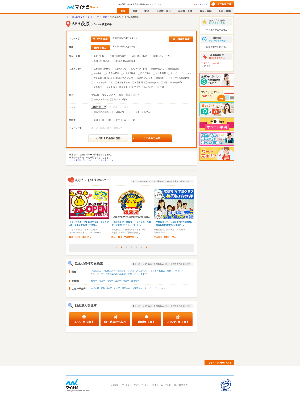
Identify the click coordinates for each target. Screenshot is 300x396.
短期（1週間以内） (118, 56)
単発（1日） (99, 56)
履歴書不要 (160, 73)
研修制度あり (158, 69)
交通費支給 (174, 69)
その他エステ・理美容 (113, 271)
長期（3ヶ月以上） (102, 61)
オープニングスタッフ (180, 73)
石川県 (94, 280)
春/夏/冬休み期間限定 (126, 61)
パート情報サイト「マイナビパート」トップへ (91, 160)
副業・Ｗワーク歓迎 (173, 82)
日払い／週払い (121, 99)
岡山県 (102, 280)
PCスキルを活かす (124, 78)
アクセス (126, 385)
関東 (105, 17)
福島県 (110, 280)
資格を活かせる (145, 78)
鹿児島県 (135, 280)
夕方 (117, 120)
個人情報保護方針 (181, 385)
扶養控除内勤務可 (102, 69)
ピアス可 (136, 87)
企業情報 (115, 385)
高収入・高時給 (101, 99)
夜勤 (133, 120)
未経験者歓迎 (123, 82)
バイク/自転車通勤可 (179, 78)
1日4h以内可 (120, 69)
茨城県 (118, 280)
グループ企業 (165, 385)
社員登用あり (129, 73)
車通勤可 (161, 78)
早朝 (96, 120)
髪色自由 (98, 87)
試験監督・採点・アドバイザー (132, 274)
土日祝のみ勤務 (101, 112)
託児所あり (145, 73)
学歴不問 (138, 82)
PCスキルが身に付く (103, 82)
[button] (117, 247)
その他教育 (96, 271)
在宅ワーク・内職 (139, 69)
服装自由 (123, 87)
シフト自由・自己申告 (139, 112)
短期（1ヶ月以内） (140, 56)
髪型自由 (110, 87)
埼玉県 (126, 280)
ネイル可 (149, 87)
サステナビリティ (140, 385)
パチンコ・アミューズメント (139, 271)
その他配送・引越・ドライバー (169, 271)
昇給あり (98, 73)
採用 (154, 385)
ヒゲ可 (161, 87)
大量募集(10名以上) (103, 78)
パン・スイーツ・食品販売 (103, 274)
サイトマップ (201, 4)
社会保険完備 (112, 73)
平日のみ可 (119, 112)
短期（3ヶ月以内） (163, 56)
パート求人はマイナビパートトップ (82, 17)
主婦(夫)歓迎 (153, 82)
